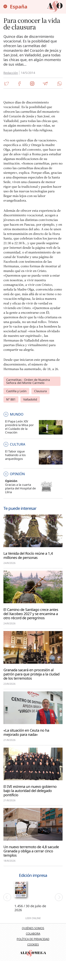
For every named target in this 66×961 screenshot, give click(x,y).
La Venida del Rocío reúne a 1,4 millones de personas (28, 555)
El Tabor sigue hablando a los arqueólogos (15, 455)
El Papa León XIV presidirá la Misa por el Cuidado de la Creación (19, 426)
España (18, 6)
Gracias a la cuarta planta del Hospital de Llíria (20, 488)
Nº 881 (11, 399)
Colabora (33, 933)
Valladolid (30, 399)
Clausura (40, 391)
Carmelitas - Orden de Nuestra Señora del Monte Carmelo (28, 381)
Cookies (33, 944)
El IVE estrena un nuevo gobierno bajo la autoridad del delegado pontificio (30, 790)
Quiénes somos (33, 928)
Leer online (33, 918)
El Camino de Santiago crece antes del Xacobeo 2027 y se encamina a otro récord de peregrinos (30, 613)
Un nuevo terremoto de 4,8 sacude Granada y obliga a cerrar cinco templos (31, 850)
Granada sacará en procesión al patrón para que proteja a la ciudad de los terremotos (31, 673)
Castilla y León (16, 391)
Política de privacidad (33, 939)
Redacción (10, 73)
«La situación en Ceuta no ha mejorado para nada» (26, 732)
